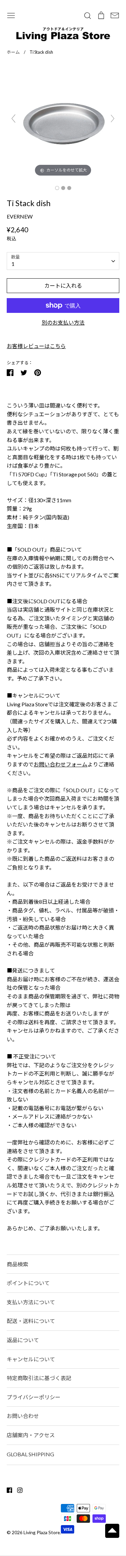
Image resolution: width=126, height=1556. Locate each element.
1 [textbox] (12, 264)
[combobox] (63, 261)
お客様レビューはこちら (36, 346)
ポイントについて (28, 1283)
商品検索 (17, 1264)
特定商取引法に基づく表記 (39, 1378)
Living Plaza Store (42, 1532)
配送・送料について (31, 1321)
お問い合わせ (23, 1416)
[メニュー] (11, 14)
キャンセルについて (31, 1359)
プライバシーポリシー (33, 1397)
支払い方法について (31, 1302)
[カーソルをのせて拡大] (63, 121)
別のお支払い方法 (63, 322)
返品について (23, 1340)
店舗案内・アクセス (31, 1435)
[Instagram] (17, 1489)
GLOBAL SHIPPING (30, 1454)
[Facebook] (7, 1489)
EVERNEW (20, 216)
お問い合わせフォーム (60, 764)
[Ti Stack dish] (57, 188)
